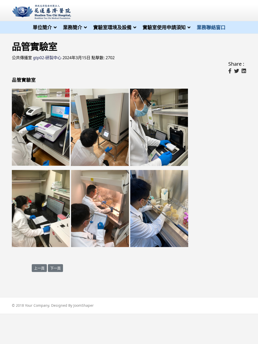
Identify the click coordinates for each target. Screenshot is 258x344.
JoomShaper (83, 305)
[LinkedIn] (244, 71)
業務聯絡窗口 (211, 27)
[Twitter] (236, 71)
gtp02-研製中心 (47, 57)
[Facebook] (230, 71)
